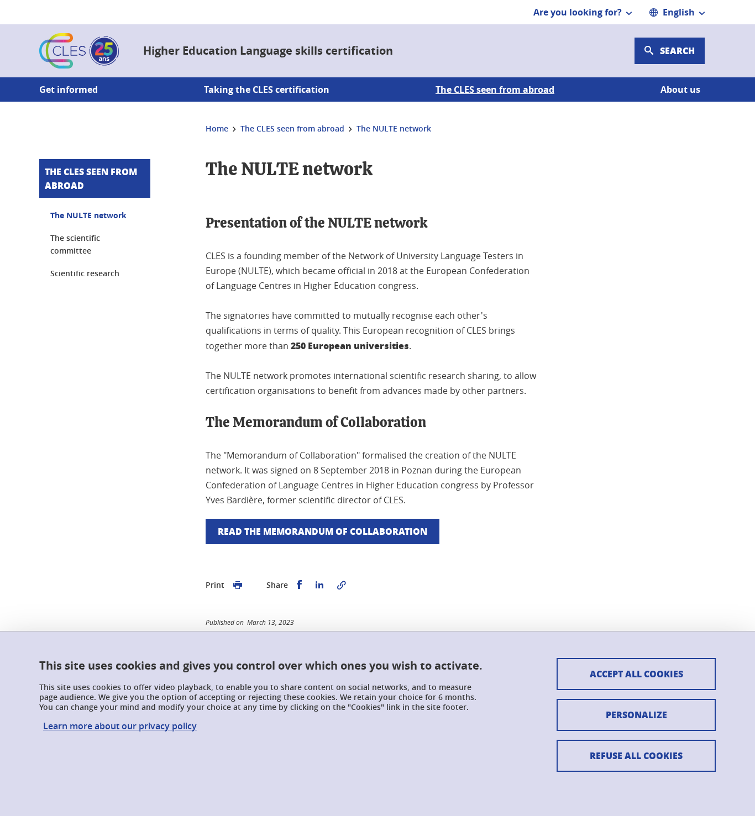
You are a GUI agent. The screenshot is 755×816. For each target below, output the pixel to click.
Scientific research (84, 273)
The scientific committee (75, 244)
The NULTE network (88, 215)
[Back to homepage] (79, 51)
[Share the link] (341, 585)
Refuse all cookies (636, 755)
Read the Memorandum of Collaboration (322, 531)
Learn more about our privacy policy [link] (120, 726)
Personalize (636, 714)
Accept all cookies (636, 673)
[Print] (237, 585)
